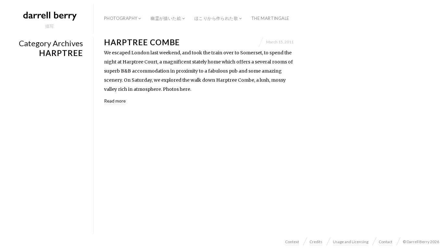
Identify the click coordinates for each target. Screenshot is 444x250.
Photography (120, 18)
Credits (315, 241)
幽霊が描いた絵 (165, 18)
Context (292, 241)
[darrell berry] (49, 15)
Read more (115, 101)
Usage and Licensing (350, 241)
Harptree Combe (142, 42)
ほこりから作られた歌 (216, 18)
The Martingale (270, 18)
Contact (385, 241)
